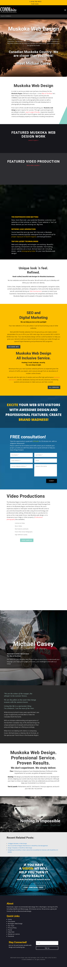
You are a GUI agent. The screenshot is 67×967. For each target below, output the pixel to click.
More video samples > (33, 165)
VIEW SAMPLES (27, 540)
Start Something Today (33, 887)
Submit (51, 481)
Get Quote (4, 963)
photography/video (28, 251)
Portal (10, 930)
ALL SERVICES (54, 387)
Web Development (36, 291)
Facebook (11, 936)
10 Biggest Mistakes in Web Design (17, 843)
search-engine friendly (33, 112)
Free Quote (11, 921)
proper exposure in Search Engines (23, 237)
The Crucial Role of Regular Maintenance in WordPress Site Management (28, 845)
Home (10, 919)
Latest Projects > (33, 140)
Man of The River (47, 93)
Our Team (11, 926)
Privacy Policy (12, 928)
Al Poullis (36, 441)
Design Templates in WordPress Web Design (20, 848)
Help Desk (11, 932)
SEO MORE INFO (13, 347)
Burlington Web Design (15, 923)
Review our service (14, 934)
